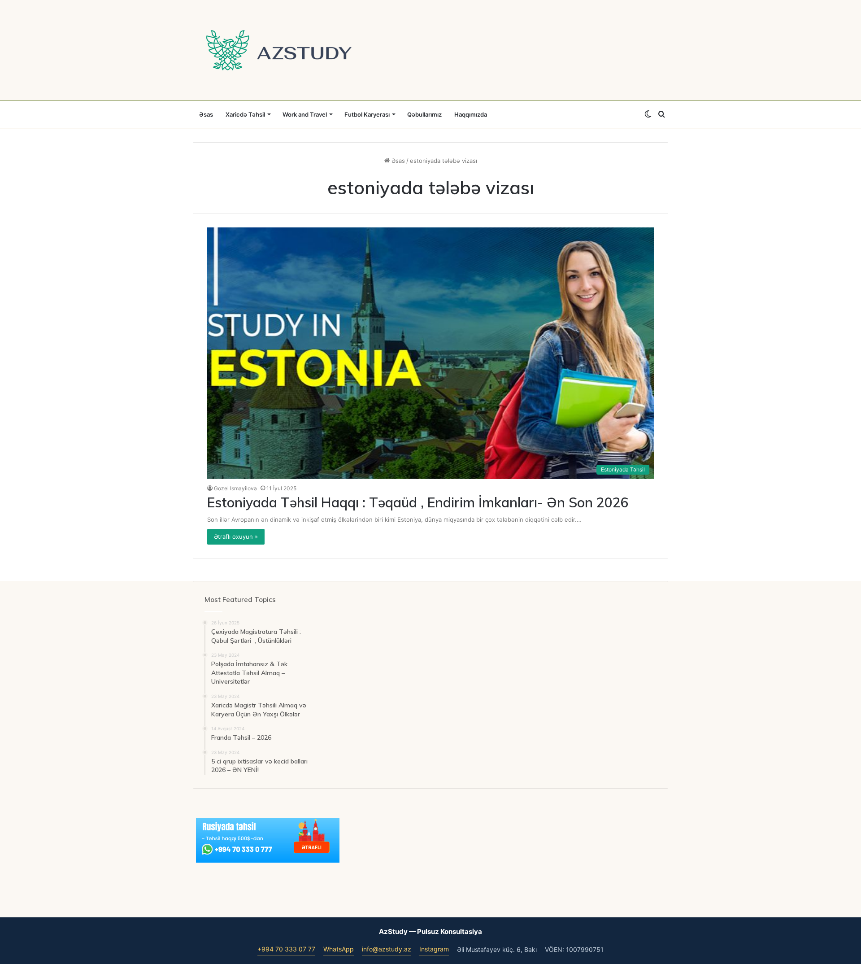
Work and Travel (305, 114)
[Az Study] (279, 50)
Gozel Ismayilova (235, 488)
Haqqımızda (470, 114)
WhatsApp (338, 949)
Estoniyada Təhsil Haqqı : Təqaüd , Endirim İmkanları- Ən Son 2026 (418, 502)
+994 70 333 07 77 (286, 949)
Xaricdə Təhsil (245, 114)
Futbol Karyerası (367, 114)
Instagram (434, 949)
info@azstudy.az (386, 949)
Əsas (206, 114)
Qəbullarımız (424, 114)
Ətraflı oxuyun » (236, 536)
